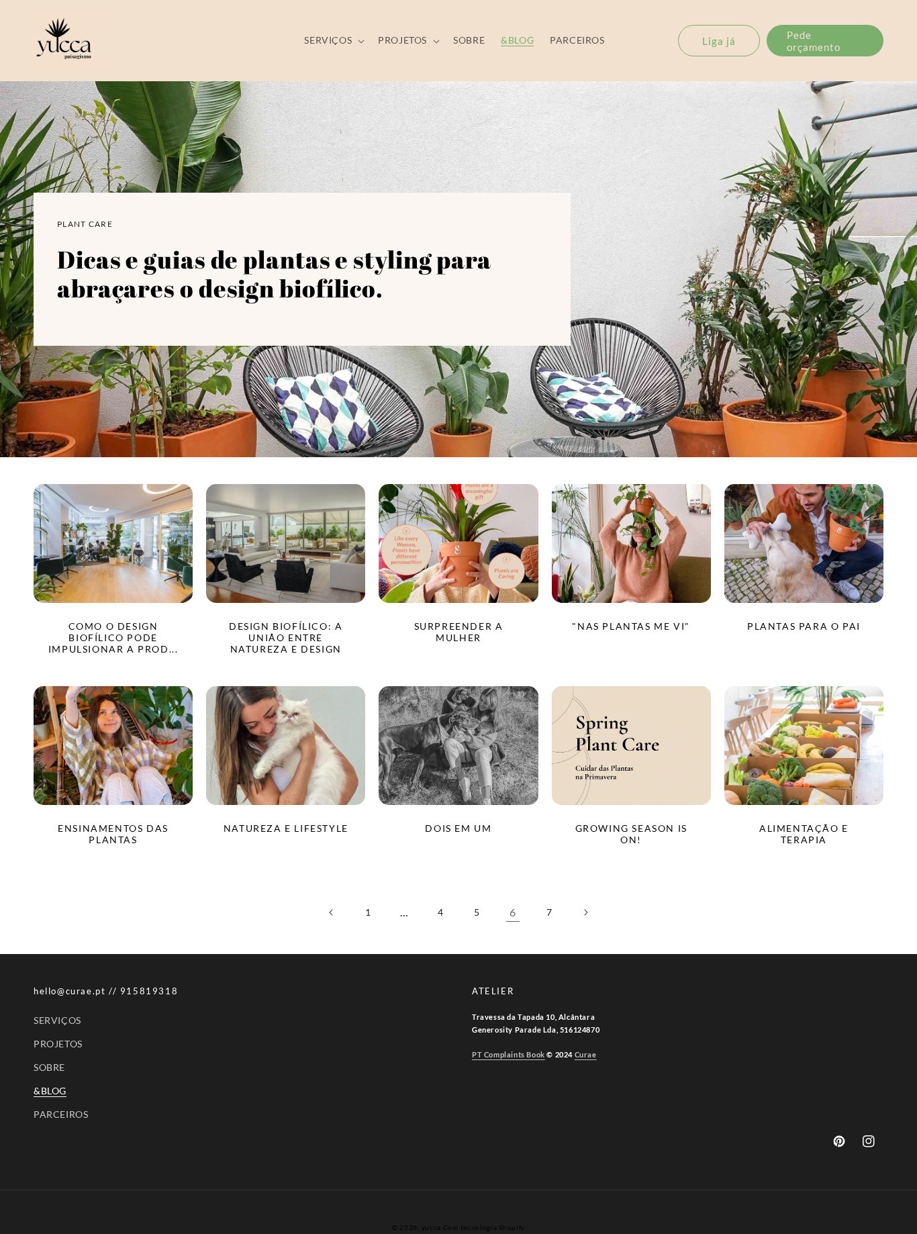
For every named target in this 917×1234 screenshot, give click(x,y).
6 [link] (513, 912)
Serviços (57, 1020)
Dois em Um (458, 828)
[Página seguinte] (585, 912)
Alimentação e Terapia (804, 834)
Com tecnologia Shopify (484, 1227)
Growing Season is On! (631, 834)
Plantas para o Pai (804, 626)
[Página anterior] (331, 912)
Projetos (58, 1043)
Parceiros (61, 1114)
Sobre (49, 1067)
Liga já (719, 41)
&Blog (50, 1090)
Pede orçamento (813, 41)
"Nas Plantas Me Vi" (630, 626)
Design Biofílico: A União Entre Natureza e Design (285, 638)
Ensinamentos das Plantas (113, 834)
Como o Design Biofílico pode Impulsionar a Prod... (113, 638)
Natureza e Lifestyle (286, 828)
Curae (586, 1054)
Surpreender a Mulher (458, 632)
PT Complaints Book (508, 1054)
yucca (432, 1227)
